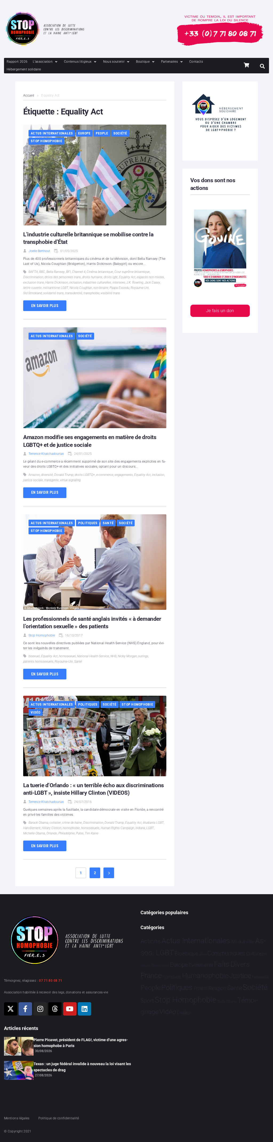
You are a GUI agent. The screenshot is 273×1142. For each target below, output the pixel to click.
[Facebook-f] (25, 1009)
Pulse (79, 833)
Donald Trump (63, 475)
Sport (147, 1000)
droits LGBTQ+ (85, 475)
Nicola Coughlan (81, 288)
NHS (113, 656)
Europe (84, 133)
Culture (253, 953)
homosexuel (67, 656)
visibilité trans (110, 293)
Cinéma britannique (100, 272)
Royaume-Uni (140, 288)
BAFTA (33, 272)
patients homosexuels (38, 661)
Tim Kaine (91, 833)
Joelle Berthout (39, 251)
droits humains (92, 277)
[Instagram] (40, 1009)
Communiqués (226, 953)
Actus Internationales (52, 133)
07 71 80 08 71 (50, 980)
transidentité (73, 293)
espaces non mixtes (150, 277)
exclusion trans (33, 282)
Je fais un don (220, 310)
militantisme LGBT (55, 288)
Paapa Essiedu (119, 288)
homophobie (71, 828)
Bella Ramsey (55, 272)
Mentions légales (17, 1118)
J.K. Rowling (134, 282)
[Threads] (55, 1009)
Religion (217, 988)
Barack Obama (38, 823)
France (151, 975)
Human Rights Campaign (117, 828)
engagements (124, 475)
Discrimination (33, 277)
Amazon (34, 475)
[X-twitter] (10, 1009)
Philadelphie (66, 833)
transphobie (91, 293)
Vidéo (35, 712)
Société (120, 133)
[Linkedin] (84, 1009)
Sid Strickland (32, 293)
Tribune (231, 1001)
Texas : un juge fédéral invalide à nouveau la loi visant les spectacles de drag (82, 1067)
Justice (240, 976)
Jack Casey (152, 282)
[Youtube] (70, 1009)
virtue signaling (70, 480)
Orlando (51, 833)
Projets (201, 988)
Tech (221, 1001)
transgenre (51, 480)
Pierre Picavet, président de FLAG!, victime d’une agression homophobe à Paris (81, 1043)
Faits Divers (232, 964)
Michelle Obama (34, 833)
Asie (250, 941)
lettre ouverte (32, 288)
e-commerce (104, 475)
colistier (55, 823)
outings (143, 656)
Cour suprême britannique (132, 272)
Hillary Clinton (51, 828)
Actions (150, 941)
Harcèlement (32, 828)
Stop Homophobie (46, 141)
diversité (47, 475)
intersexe (119, 282)
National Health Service (93, 656)
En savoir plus (44, 306)
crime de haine (72, 823)
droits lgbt (111, 277)
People (102, 133)
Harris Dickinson (56, 282)
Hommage (172, 976)
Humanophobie (205, 976)
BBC (42, 272)
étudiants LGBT (153, 823)
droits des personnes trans (63, 277)
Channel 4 (78, 272)
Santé (108, 523)
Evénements (201, 965)
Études (184, 1012)
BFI (68, 272)
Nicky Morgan (127, 656)
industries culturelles (97, 282)
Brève (203, 954)
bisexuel (34, 656)
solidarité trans (53, 293)
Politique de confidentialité (58, 1118)
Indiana (140, 828)
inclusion (75, 282)
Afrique (238, 941)
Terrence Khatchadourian (46, 454)
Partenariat (260, 977)
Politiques (88, 523)
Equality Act (127, 277)
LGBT (150, 828)
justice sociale (33, 480)
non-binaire (100, 288)
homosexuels (90, 828)
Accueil (28, 95)
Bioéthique (186, 954)
